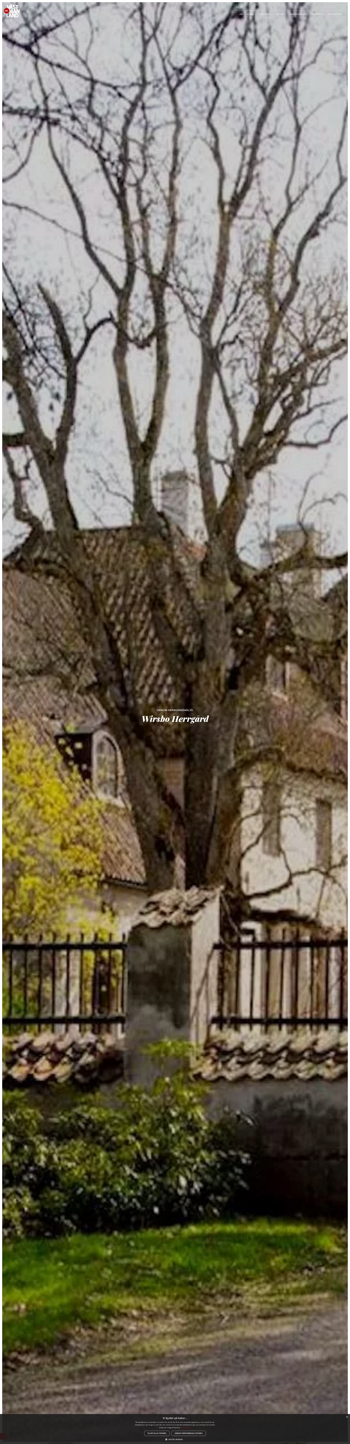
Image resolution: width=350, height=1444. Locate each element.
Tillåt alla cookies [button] (157, 1433)
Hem (241, 14)
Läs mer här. (186, 1427)
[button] (175, 1439)
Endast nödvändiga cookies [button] (188, 1433)
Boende (280, 14)
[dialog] (175, 1429)
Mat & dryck (265, 14)
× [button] (347, 1417)
